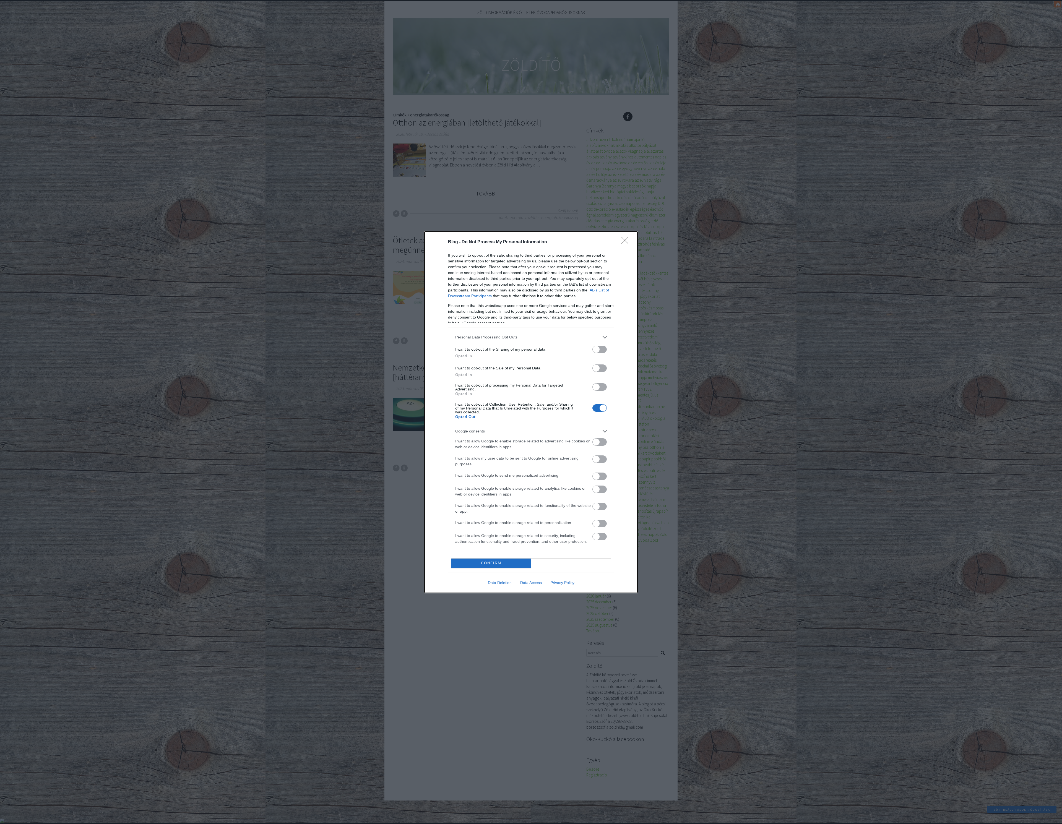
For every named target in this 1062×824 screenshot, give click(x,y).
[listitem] (531, 337)
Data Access (531, 582)
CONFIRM (491, 563)
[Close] (626, 242)
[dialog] (531, 412)
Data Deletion (500, 582)
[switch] (599, 349)
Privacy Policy (562, 582)
